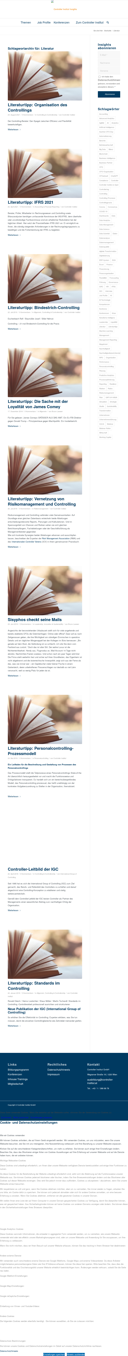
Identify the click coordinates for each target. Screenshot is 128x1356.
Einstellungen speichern (54, 1354)
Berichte (102, 140)
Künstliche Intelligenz (107, 317)
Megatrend (103, 344)
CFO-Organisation (106, 171)
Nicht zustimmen (21, 1117)
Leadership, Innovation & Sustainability (49, 624)
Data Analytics (104, 220)
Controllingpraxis (105, 202)
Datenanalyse (104, 238)
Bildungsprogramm (18, 1069)
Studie (101, 406)
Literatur (102, 326)
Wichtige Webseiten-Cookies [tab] (13, 1160)
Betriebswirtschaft (106, 145)
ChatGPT (114, 176)
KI (111, 295)
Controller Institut (68, 115)
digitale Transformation (107, 251)
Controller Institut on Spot (108, 184)
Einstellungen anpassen (41, 1117)
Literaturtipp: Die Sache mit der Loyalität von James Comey (38, 403)
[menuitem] (27, 22)
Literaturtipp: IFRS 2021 (30, 202)
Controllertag (104, 189)
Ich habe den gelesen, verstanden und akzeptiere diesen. (110, 81)
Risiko (110, 388)
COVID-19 (103, 211)
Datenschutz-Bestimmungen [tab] (13, 1340)
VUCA (101, 424)
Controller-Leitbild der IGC (33, 869)
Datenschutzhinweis (110, 80)
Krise (114, 313)
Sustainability (112, 406)
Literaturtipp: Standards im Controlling (34, 985)
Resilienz (113, 384)
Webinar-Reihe (105, 428)
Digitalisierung (104, 255)
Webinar (110, 424)
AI (108, 123)
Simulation (103, 401)
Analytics (115, 123)
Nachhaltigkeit (104, 348)
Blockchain (103, 153)
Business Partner (105, 162)
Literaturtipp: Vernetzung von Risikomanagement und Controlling (42, 501)
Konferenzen (104, 313)
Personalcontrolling (41, 758)
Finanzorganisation (106, 273)
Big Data (102, 149)
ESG (114, 260)
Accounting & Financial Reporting (47, 207)
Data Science (104, 229)
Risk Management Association (56, 538)
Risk (101, 397)
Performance (104, 362)
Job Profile (103, 295)
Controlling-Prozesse (107, 198)
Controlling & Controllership (47, 115)
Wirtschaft (103, 432)
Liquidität (114, 322)
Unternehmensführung (107, 419)
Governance (113, 282)
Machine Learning (106, 331)
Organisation (111, 357)
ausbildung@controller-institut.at (100, 1081)
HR (107, 286)
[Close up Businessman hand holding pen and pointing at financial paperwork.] (45, 840)
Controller (114, 180)
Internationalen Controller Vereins (27, 541)
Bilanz (111, 149)
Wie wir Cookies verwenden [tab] (12, 1135)
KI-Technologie (104, 300)
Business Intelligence (107, 158)
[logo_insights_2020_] (64, 9)
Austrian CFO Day (106, 131)
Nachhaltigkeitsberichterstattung (109, 353)
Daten (115, 233)
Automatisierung (105, 136)
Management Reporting (108, 339)
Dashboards (104, 215)
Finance (109, 264)
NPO (101, 357)
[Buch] (45, 76)
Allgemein (37, 312)
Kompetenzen (104, 304)
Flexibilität (103, 278)
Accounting (103, 114)
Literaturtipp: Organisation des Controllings (37, 107)
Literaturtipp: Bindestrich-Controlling (44, 307)
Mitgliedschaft (15, 1084)
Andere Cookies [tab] (7, 1316)
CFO (101, 167)
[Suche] (107, 22)
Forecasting (114, 278)
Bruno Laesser (57, 411)
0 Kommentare (27, 115)
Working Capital (105, 437)
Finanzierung (104, 269)
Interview (108, 291)
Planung (102, 370)
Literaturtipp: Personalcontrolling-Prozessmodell (41, 750)
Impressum (53, 1074)
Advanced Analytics (106, 118)
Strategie (113, 401)
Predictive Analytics (106, 375)
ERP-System (104, 260)
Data (113, 215)
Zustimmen (6, 1117)
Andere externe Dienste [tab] (10, 1255)
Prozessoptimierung (106, 379)
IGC (100, 291)
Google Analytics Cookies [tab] (11, 1228)
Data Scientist (104, 233)
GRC (101, 286)
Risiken (102, 388)
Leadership (103, 322)
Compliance (103, 180)
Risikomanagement (41, 508)
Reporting (103, 384)
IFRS (114, 286)
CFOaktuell (103, 176)
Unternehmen (104, 415)
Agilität (101, 123)
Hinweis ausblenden (76, 1354)
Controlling (103, 193)
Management (104, 335)
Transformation (105, 410)
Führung (102, 282)
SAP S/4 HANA (111, 397)
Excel (101, 264)
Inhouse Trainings (18, 1079)
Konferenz (103, 308)
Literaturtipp (112, 326)
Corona (102, 207)
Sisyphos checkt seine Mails (35, 619)
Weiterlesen (13, 129)
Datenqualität (104, 246)
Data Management (106, 224)
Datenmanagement (106, 242)
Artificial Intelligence (106, 127)
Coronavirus (112, 207)
